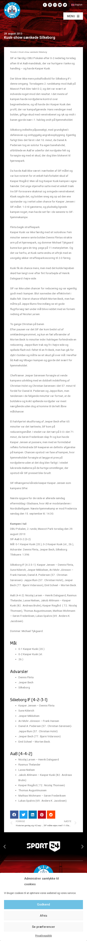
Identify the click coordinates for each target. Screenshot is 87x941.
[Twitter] (65, 5)
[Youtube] (60, 5)
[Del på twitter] (23, 815)
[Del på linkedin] (33, 815)
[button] (73, 16)
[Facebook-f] (45, 5)
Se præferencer (43, 927)
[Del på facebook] (14, 815)
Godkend (43, 904)
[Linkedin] (50, 5)
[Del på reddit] (51, 815)
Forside (13, 52)
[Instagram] (55, 5)
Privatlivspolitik (43, 935)
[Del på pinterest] (42, 815)
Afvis (43, 915)
